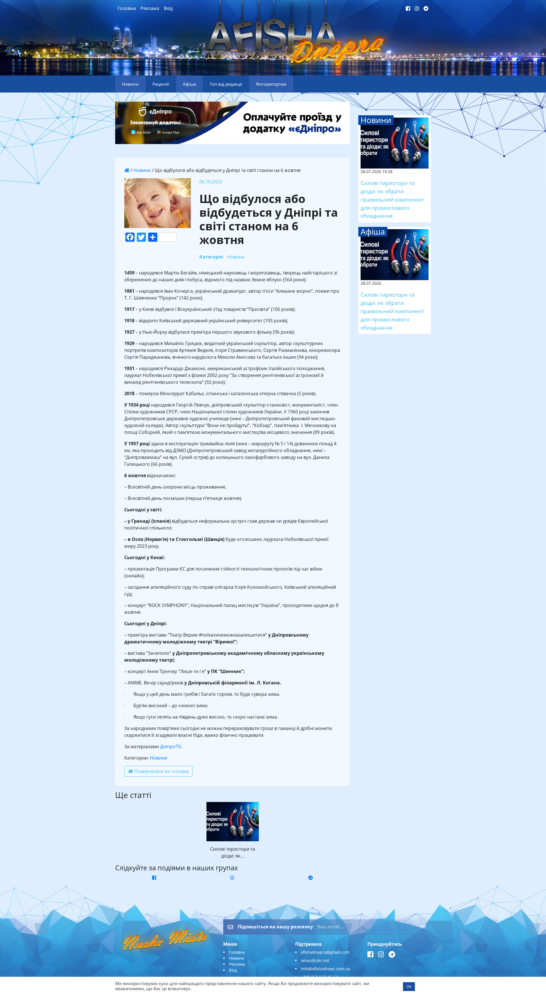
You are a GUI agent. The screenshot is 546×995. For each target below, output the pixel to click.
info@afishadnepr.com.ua (325, 968)
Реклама (149, 8)
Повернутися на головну (161, 771)
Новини (142, 170)
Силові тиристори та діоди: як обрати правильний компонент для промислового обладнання (392, 199)
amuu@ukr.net (315, 960)
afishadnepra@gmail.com (325, 952)
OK (423, 927)
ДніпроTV (170, 746)
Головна (126, 8)
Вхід (168, 8)
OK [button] (408, 986)
